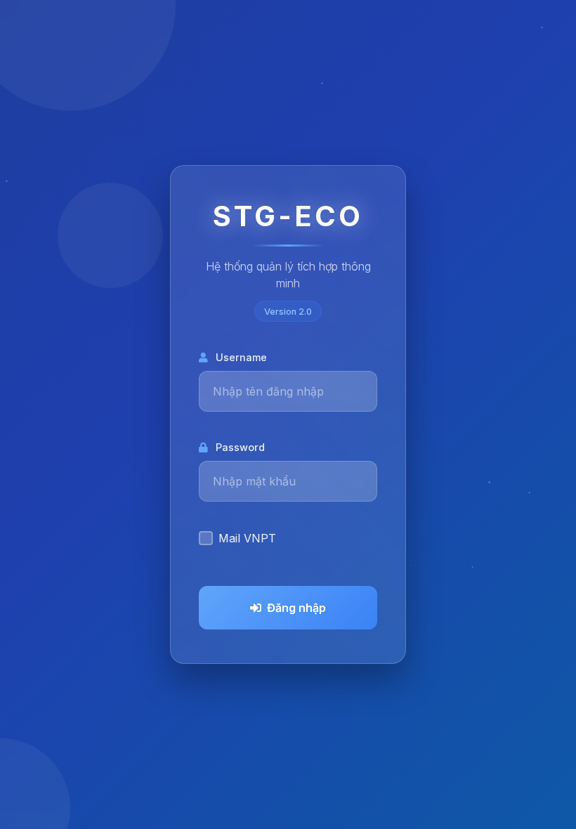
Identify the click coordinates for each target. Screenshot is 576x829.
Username (241, 357)
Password (240, 447)
